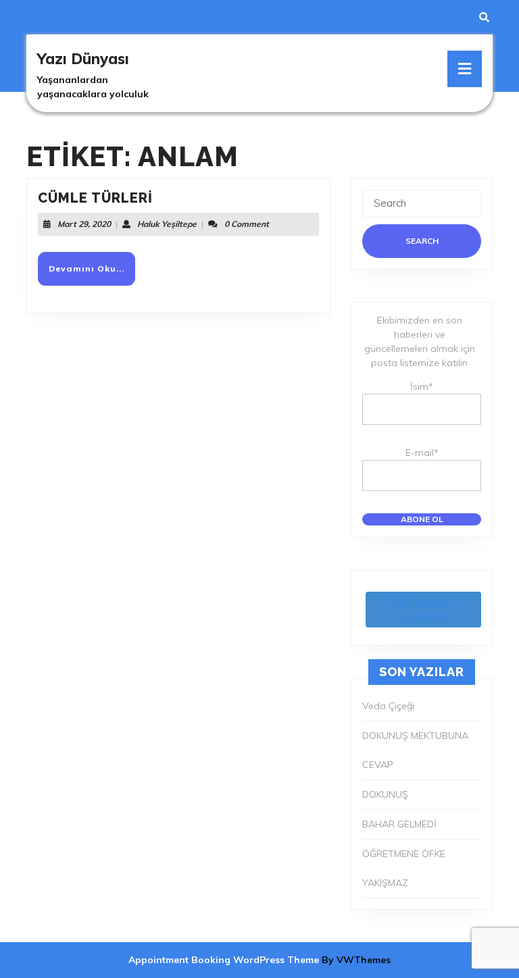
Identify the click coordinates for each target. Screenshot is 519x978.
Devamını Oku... (92, 274)
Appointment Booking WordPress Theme (225, 960)
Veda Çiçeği (388, 706)
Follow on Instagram (427, 609)
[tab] (464, 69)
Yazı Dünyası (83, 58)
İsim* (421, 386)
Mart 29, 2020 (84, 224)
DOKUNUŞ (385, 794)
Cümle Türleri (95, 198)
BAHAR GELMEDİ (399, 824)
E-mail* (422, 452)
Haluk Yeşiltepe (167, 224)
